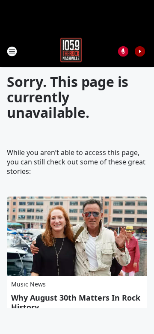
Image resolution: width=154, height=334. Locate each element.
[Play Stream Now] (140, 51)
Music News (28, 284)
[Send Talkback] (123, 51)
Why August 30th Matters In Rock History (75, 302)
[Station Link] (71, 51)
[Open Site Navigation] (12, 51)
